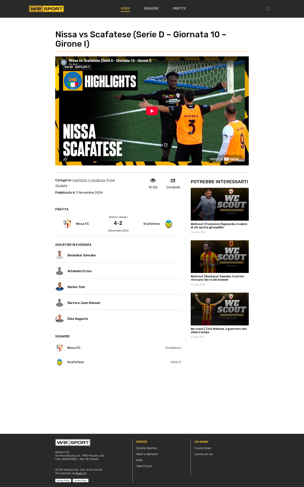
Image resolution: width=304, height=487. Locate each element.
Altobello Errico (80, 271)
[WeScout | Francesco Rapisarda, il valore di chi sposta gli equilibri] (220, 204)
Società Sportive (146, 448)
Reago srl (80, 473)
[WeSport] (46, 9)
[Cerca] (268, 9)
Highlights (79, 180)
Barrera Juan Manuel (84, 303)
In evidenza (96, 180)
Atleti (139, 460)
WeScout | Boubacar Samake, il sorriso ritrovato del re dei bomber (217, 278)
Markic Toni (76, 287)
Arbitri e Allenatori (147, 454)
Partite (179, 8)
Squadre (151, 8)
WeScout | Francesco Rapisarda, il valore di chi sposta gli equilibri (219, 225)
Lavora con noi (203, 454)
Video (125, 8)
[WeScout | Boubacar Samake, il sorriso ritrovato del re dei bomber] (220, 256)
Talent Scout (144, 466)
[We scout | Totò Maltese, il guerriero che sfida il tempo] (220, 309)
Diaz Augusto (78, 319)
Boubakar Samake (82, 255)
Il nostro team (202, 448)
